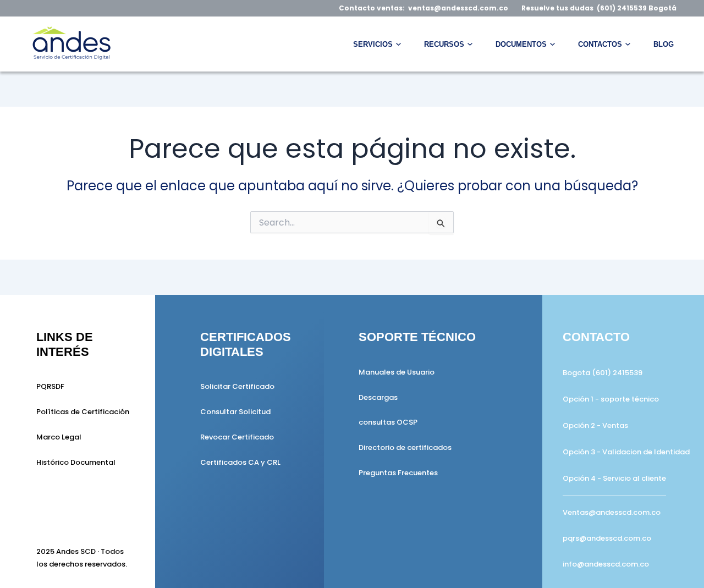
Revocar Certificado (237, 437)
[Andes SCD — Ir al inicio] (70, 44)
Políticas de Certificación (82, 411)
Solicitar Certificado (237, 386)
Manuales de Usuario (397, 372)
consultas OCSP (388, 422)
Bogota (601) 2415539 (602, 372)
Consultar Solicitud (235, 411)
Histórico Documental (76, 462)
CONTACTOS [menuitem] (600, 44)
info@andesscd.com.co (606, 564)
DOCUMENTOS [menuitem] (521, 44)
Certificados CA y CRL (240, 462)
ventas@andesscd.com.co (458, 8)
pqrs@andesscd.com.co (607, 538)
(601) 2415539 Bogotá (636, 8)
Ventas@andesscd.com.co (612, 512)
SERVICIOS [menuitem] (373, 44)
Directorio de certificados (405, 447)
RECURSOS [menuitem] (444, 44)
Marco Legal (58, 437)
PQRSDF (50, 386)
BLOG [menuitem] (663, 44)
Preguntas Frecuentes (398, 473)
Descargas (378, 397)
